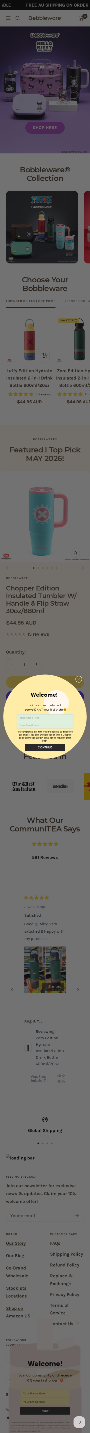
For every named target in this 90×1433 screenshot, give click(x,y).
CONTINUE (45, 747)
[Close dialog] (79, 679)
